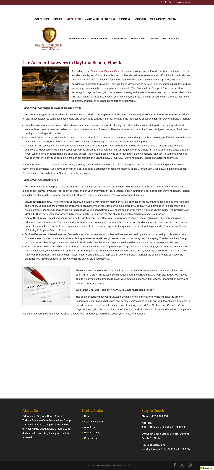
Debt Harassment (77, 38)
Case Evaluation (93, 421)
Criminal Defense (98, 38)
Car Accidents (73, 19)
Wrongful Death (119, 38)
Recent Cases (138, 38)
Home (87, 416)
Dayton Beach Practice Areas (100, 19)
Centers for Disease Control (107, 71)
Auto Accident (41, 19)
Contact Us (124, 19)
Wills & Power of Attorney (163, 19)
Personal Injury (171, 38)
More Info (57, 19)
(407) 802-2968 (159, 416)
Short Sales (140, 19)
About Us (154, 38)
